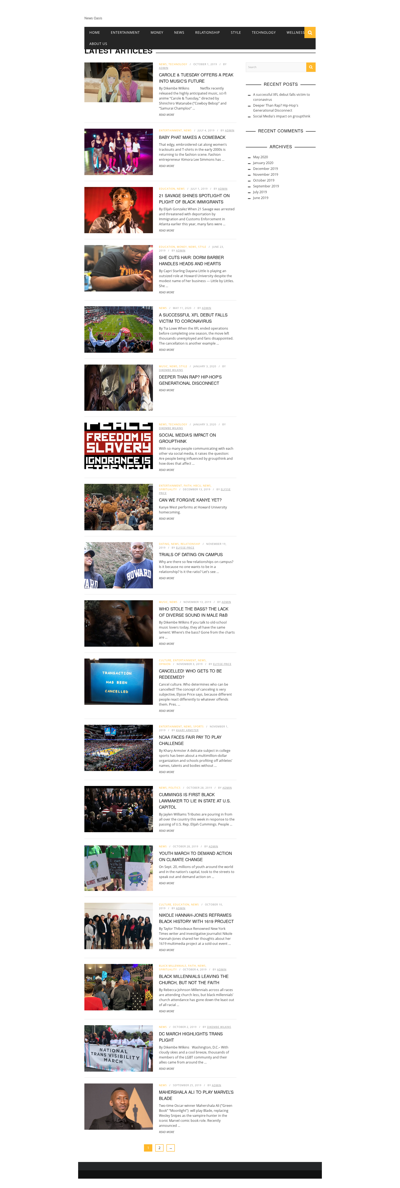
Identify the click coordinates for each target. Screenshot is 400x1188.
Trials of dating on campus (191, 554)
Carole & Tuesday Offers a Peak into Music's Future (196, 78)
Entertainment (125, 32)
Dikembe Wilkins (171, 370)
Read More (166, 115)
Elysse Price (185, 547)
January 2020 (263, 163)
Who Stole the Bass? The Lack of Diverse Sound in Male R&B (193, 612)
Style (236, 32)
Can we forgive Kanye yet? (190, 500)
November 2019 (265, 174)
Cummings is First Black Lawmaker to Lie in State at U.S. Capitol (195, 800)
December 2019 (265, 168)
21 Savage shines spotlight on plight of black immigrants (194, 198)
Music (163, 366)
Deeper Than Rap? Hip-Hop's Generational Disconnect (190, 380)
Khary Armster (187, 730)
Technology (264, 32)
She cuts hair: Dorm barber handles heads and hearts (191, 260)
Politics (175, 788)
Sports (198, 726)
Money (157, 32)
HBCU (197, 485)
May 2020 (260, 157)
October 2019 (263, 180)
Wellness (296, 32)
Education (167, 189)
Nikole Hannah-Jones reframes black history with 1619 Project (196, 918)
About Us (98, 43)
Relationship (207, 32)
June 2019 (260, 198)
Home (94, 32)
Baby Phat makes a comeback (192, 137)
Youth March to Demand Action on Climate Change (195, 856)
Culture (165, 660)
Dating (164, 544)
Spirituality (168, 489)
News (179, 32)
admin (163, 68)
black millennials (172, 966)
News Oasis (93, 18)
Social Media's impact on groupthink (281, 116)
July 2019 (260, 192)
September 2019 (266, 186)
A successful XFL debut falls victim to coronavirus (193, 318)
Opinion (165, 664)
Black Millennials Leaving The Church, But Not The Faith (194, 979)
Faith (188, 485)
